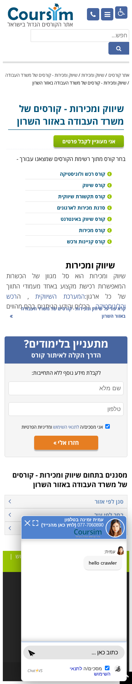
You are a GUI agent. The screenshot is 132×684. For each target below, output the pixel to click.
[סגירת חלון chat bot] (27, 522)
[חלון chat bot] (74, 598)
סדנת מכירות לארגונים (81, 207)
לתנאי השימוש (65, 427)
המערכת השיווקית (60, 296)
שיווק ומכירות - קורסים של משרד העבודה (41, 75)
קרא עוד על (73, 312)
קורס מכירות (92, 230)
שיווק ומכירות (92, 75)
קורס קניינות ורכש (86, 241)
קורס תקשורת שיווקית (81, 196)
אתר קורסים (118, 75)
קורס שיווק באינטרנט (83, 219)
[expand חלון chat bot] (35, 522)
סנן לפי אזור (109, 501)
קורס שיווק (93, 185)
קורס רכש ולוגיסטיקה (82, 173)
